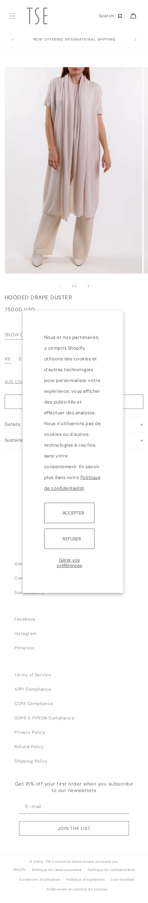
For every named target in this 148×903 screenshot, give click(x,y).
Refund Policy (29, 747)
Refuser (72, 539)
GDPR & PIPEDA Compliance (44, 718)
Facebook (24, 619)
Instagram (25, 633)
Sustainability (29, 592)
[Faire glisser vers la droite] (89, 286)
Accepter (73, 513)
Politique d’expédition (85, 879)
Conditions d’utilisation (39, 879)
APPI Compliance (32, 689)
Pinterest (24, 648)
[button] (12, 16)
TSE (48, 862)
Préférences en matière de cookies (77, 889)
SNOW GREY (19, 335)
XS (7, 359)
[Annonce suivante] (135, 40)
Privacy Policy (29, 732)
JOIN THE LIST (74, 828)
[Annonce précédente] (12, 40)
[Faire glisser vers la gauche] (59, 286)
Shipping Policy (31, 761)
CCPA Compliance (33, 703)
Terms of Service (32, 675)
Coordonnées (123, 879)
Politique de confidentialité (111, 870)
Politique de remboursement (57, 870)
